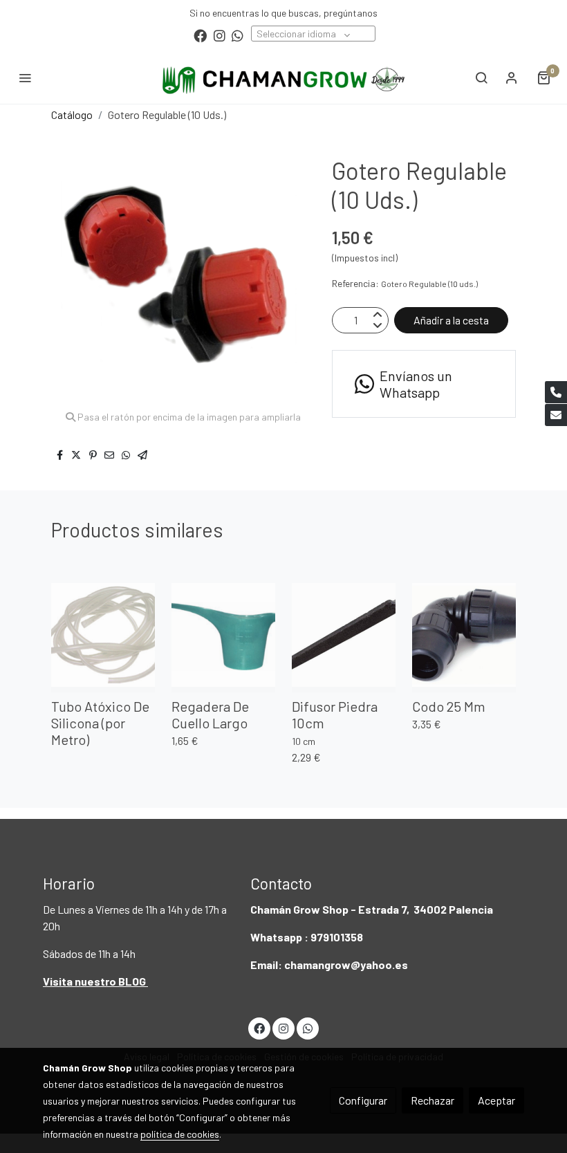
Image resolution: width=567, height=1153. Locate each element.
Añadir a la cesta (451, 319)
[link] (283, 77)
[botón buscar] (481, 77)
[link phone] (556, 392)
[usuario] (512, 77)
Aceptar (496, 1100)
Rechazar (432, 1100)
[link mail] (556, 415)
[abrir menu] (25, 77)
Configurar (363, 1100)
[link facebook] (200, 34)
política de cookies (179, 1134)
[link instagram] (219, 34)
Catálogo (72, 114)
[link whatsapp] (237, 34)
